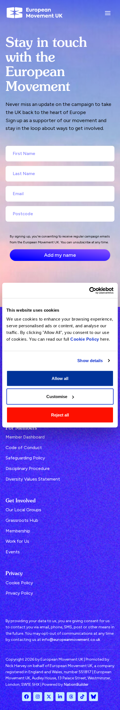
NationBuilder (76, 684)
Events (13, 551)
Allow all (60, 378)
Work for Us (17, 541)
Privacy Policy (19, 593)
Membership (18, 531)
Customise (56, 396)
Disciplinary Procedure (28, 468)
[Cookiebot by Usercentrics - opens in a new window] (89, 290)
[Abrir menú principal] (107, 13)
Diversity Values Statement (33, 479)
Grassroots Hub (22, 520)
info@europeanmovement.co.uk (71, 639)
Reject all (60, 414)
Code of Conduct (24, 447)
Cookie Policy (84, 338)
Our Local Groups (23, 509)
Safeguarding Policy (25, 458)
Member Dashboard (25, 437)
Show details (90, 360)
